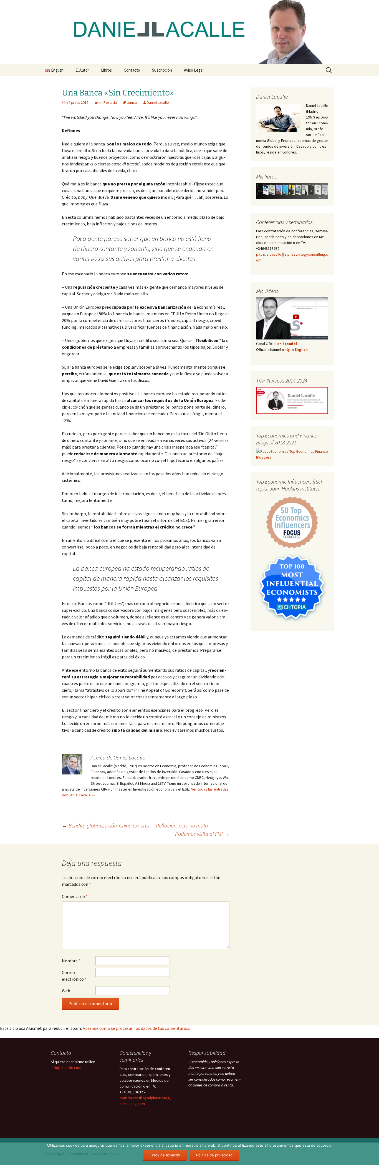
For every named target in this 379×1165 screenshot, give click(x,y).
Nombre (71, 960)
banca (132, 102)
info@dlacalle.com (66, 1067)
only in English (294, 349)
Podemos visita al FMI (202, 833)
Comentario (75, 896)
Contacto (132, 70)
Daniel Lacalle (158, 102)
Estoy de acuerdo (165, 1155)
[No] (372, 1151)
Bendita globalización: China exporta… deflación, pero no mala (135, 825)
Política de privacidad (214, 1155)
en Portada (107, 102)
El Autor (82, 70)
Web (66, 990)
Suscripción (162, 70)
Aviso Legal (193, 70)
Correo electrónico (74, 976)
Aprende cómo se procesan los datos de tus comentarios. (136, 1028)
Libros (106, 70)
